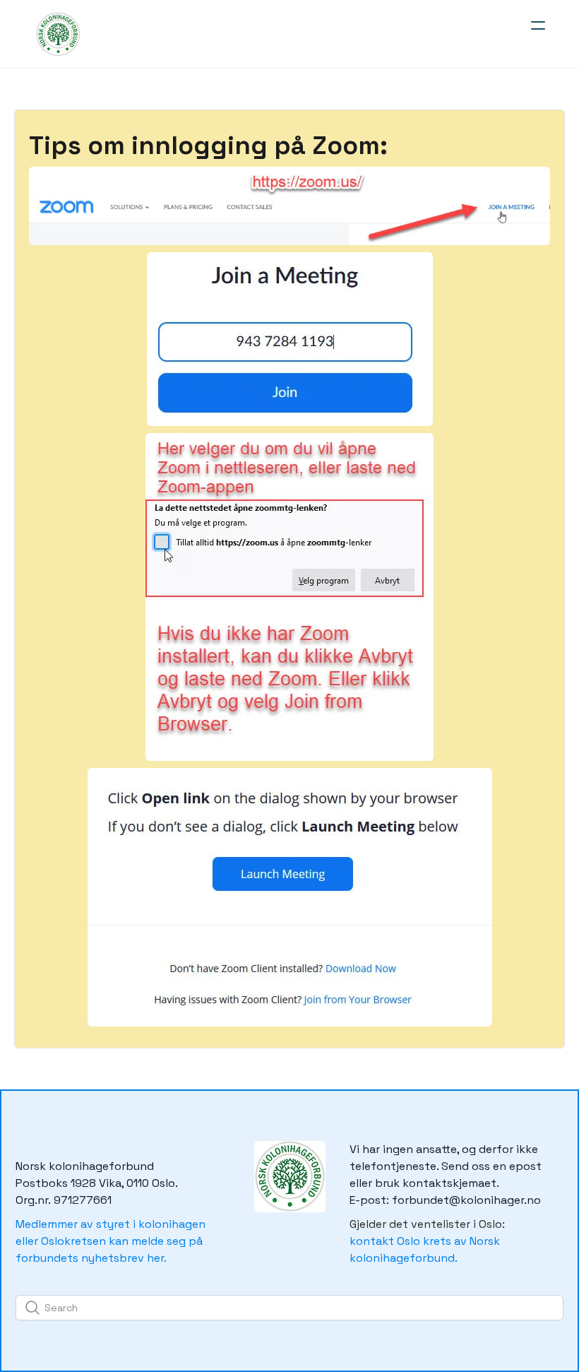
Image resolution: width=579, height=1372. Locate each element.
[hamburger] (538, 25)
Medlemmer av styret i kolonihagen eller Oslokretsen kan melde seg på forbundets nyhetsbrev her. (110, 1241)
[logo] (57, 34)
